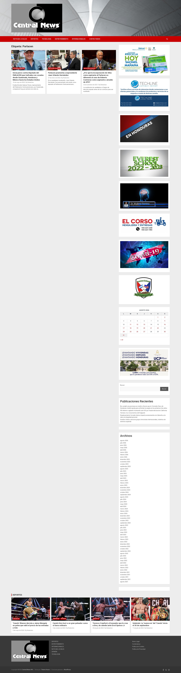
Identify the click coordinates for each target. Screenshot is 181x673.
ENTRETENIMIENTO (61, 39)
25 (130, 332)
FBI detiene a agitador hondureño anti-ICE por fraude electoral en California (143, 410)
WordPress (67, 669)
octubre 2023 (124, 520)
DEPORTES (34, 39)
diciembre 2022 (125, 544)
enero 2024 (123, 513)
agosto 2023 (124, 525)
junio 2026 (123, 445)
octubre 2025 (124, 464)
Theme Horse (45, 669)
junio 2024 (123, 502)
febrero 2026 (124, 455)
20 (144, 328)
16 (165, 324)
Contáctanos (94, 39)
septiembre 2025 (125, 466)
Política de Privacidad (138, 649)
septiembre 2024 (125, 495)
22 (158, 328)
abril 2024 (123, 506)
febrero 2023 (124, 539)
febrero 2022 (124, 567)
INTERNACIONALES (78, 39)
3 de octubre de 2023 (59, 628)
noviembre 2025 (125, 462)
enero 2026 (123, 457)
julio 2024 (123, 499)
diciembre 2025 (125, 459)
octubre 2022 (124, 549)
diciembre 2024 (125, 487)
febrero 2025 (124, 483)
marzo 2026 (124, 452)
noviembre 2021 (125, 574)
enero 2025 (123, 485)
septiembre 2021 (125, 579)
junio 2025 (123, 473)
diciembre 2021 (125, 572)
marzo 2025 (124, 480)
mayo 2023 (123, 532)
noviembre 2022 (125, 546)
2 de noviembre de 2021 (90, 84)
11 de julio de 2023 (138, 628)
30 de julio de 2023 (98, 628)
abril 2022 (123, 563)
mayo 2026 (123, 447)
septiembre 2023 (125, 523)
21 (151, 328)
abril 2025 (123, 478)
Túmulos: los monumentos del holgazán (132, 413)
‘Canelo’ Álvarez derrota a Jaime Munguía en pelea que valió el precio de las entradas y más (30, 625)
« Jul (121, 340)
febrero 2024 (124, 511)
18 (130, 328)
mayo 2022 (123, 560)
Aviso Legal (135, 641)
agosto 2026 (124, 440)
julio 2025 (123, 471)
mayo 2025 (123, 476)
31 (123, 335)
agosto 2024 (124, 497)
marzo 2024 (124, 509)
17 (123, 328)
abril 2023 (123, 535)
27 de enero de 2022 (54, 77)
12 (137, 324)
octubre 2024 (124, 492)
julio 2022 (123, 556)
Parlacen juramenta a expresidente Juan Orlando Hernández (62, 74)
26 (137, 332)
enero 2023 (123, 542)
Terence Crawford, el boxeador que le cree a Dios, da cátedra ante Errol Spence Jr (110, 624)
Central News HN (27, 669)
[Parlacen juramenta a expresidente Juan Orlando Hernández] (64, 60)
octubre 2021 (124, 577)
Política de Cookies (138, 646)
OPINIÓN (63, 618)
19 (137, 328)
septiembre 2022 (125, 551)
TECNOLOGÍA (46, 39)
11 (130, 324)
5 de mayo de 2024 (18, 630)
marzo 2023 (124, 537)
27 (144, 332)
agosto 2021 (124, 582)
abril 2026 (123, 450)
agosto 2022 (124, 553)
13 (144, 324)
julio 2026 (123, 443)
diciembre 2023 (125, 516)
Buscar (122, 385)
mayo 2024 (123, 504)
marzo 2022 (124, 565)
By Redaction (30, 82)
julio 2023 (123, 527)
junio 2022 (123, 558)
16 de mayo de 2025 (19, 82)
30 (165, 332)
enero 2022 (123, 570)
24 (123, 332)
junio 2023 (123, 530)
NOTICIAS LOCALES (20, 39)
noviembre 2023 (125, 518)
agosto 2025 (124, 469)
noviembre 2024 (125, 490)
